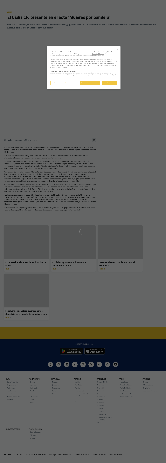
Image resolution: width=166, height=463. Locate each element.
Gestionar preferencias (59, 83)
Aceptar (109, 83)
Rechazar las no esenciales (90, 83)
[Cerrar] (117, 49)
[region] (83, 68)
